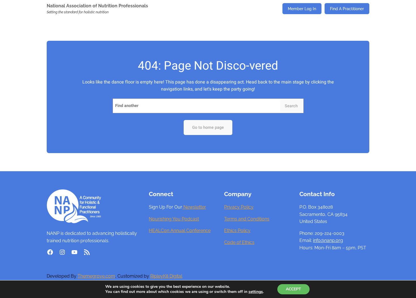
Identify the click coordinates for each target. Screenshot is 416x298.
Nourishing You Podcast (174, 219)
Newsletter (194, 207)
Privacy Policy (239, 207)
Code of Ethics (239, 242)
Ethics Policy (237, 230)
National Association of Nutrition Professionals (97, 5)
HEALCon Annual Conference (180, 230)
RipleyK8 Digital (166, 276)
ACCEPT (293, 289)
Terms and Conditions (246, 219)
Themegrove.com (96, 276)
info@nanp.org (328, 240)
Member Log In (302, 8)
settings (255, 291)
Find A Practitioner (347, 8)
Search (291, 106)
